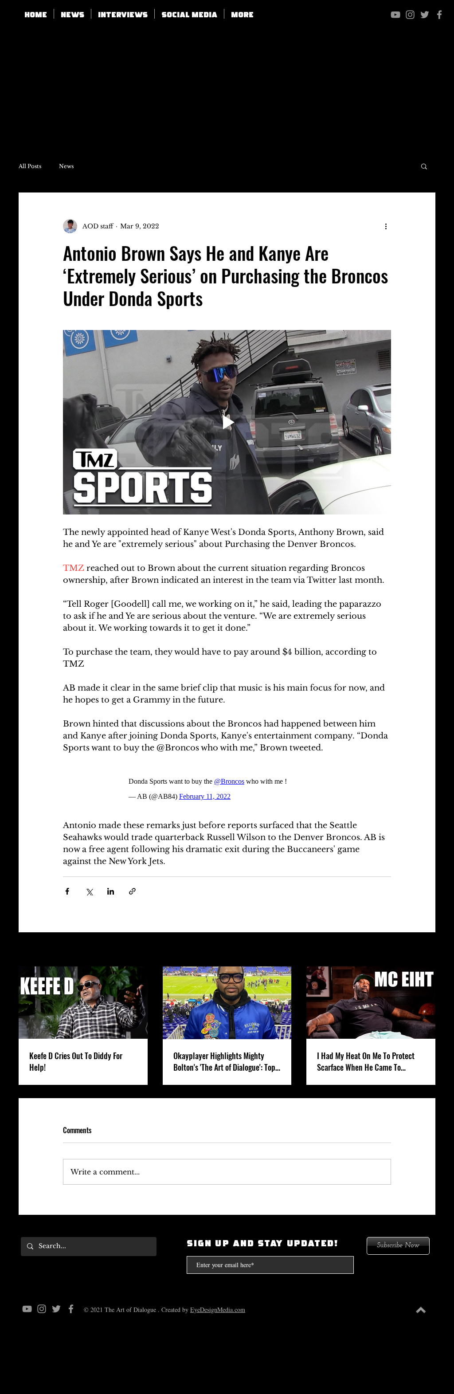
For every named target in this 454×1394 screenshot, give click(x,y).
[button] (189, 14)
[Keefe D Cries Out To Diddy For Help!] (83, 1002)
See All (424, 950)
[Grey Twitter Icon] (425, 14)
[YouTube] (395, 14)
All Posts (30, 166)
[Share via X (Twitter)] (89, 891)
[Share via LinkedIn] (110, 891)
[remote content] (227, 787)
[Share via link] (132, 891)
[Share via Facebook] (67, 891)
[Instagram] (410, 14)
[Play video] (227, 422)
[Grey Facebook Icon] (439, 14)
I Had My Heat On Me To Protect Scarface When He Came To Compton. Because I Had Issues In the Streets (369, 1061)
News (66, 166)
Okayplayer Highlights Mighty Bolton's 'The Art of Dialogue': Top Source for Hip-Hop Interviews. (224, 1061)
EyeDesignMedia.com (217, 1309)
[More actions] (385, 226)
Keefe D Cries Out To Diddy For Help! (75, 1061)
